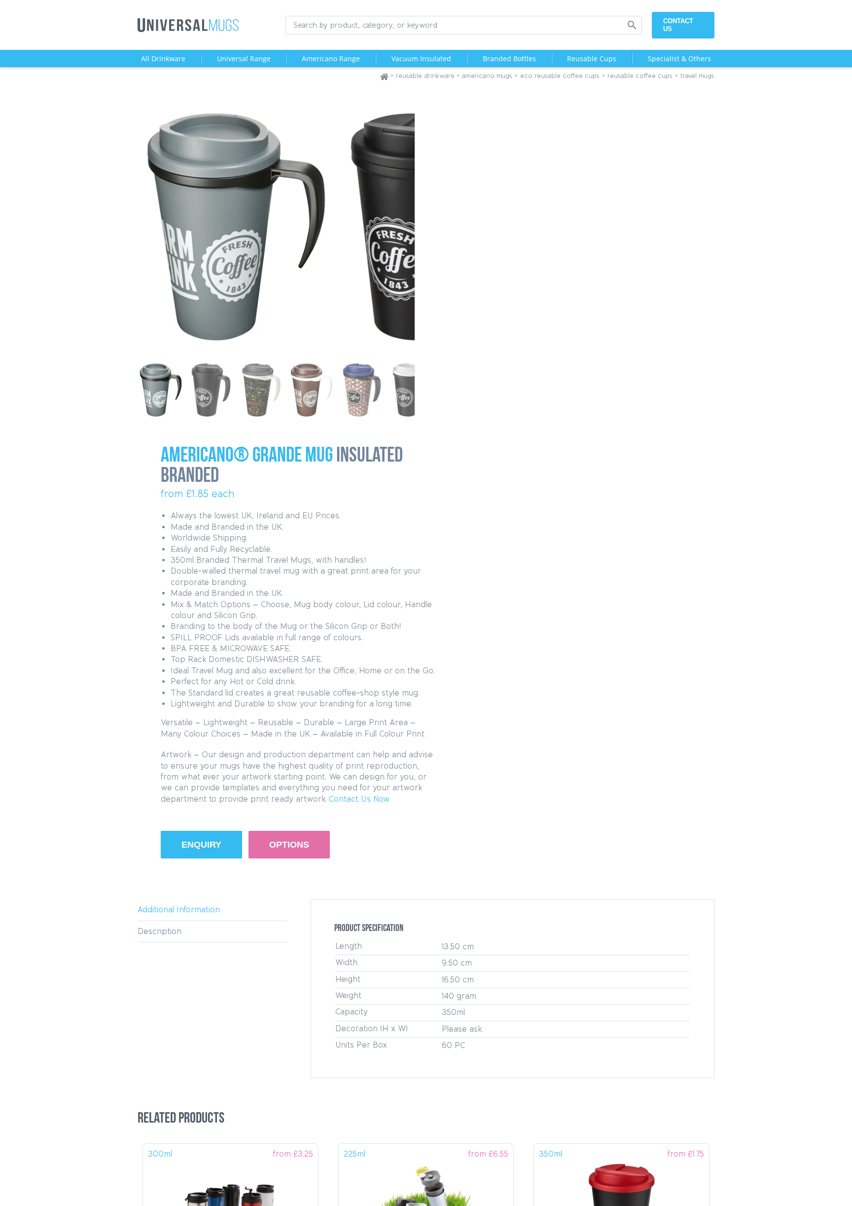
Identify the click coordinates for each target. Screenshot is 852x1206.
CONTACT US (678, 25)
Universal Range (244, 58)
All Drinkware (163, 58)
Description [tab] (159, 931)
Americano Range (331, 58)
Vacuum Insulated (421, 58)
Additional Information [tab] (179, 909)
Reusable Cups (591, 58)
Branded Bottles (509, 58)
